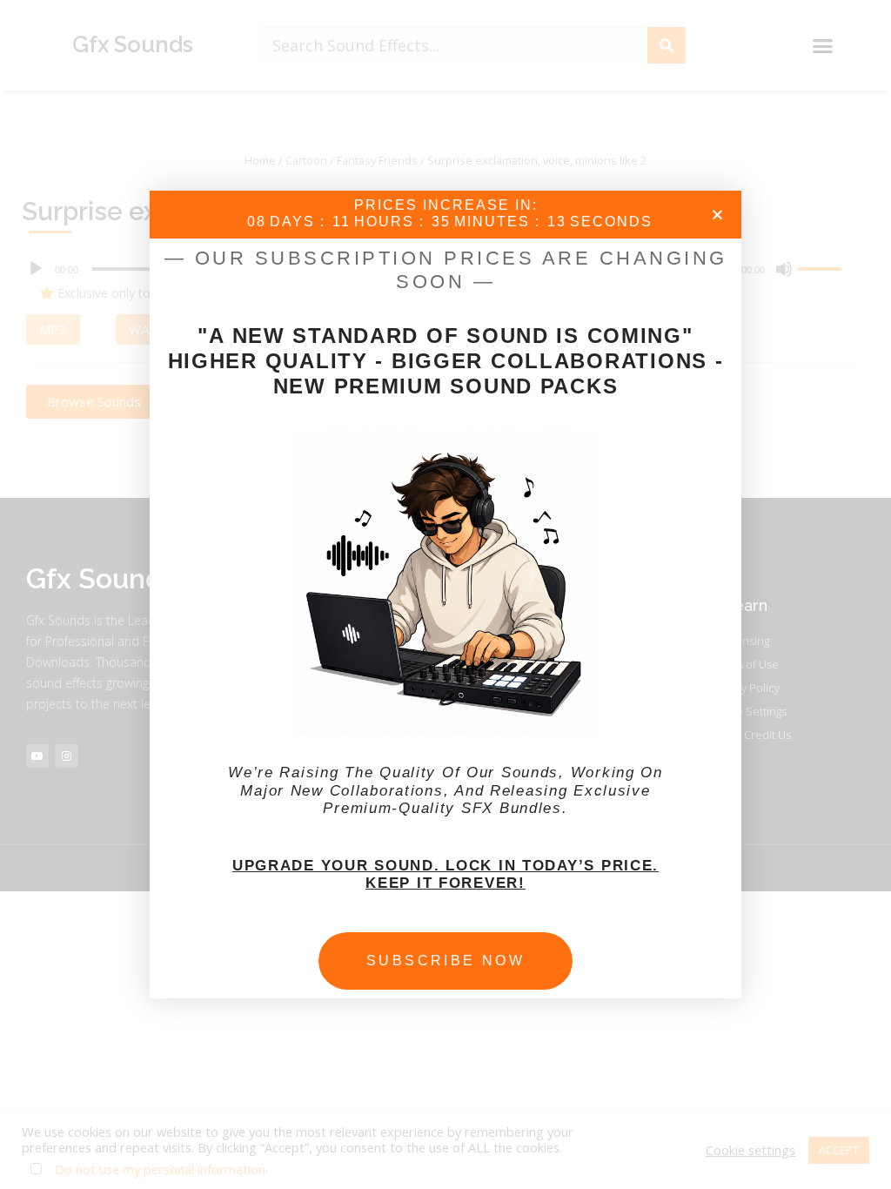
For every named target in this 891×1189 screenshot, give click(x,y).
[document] (445, 594)
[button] (717, 214)
